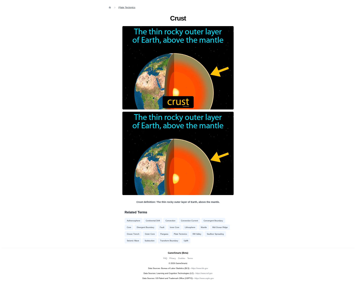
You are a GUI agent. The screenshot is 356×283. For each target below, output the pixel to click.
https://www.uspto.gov (204, 278)
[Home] (109, 7)
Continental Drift (153, 221)
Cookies (181, 258)
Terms (190, 258)
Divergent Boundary (145, 227)
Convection (170, 221)
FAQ (165, 258)
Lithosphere (190, 227)
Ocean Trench (133, 234)
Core (129, 227)
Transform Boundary (169, 241)
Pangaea (164, 234)
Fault (162, 227)
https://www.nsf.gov (204, 273)
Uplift (186, 241)
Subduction (149, 241)
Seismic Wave (133, 241)
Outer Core (150, 234)
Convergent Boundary (213, 221)
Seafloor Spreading (215, 234)
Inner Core (174, 227)
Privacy (172, 258)
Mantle (204, 227)
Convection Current (189, 221)
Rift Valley (197, 234)
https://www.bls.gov (199, 268)
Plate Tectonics (126, 7)
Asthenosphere (133, 221)
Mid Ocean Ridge (220, 227)
